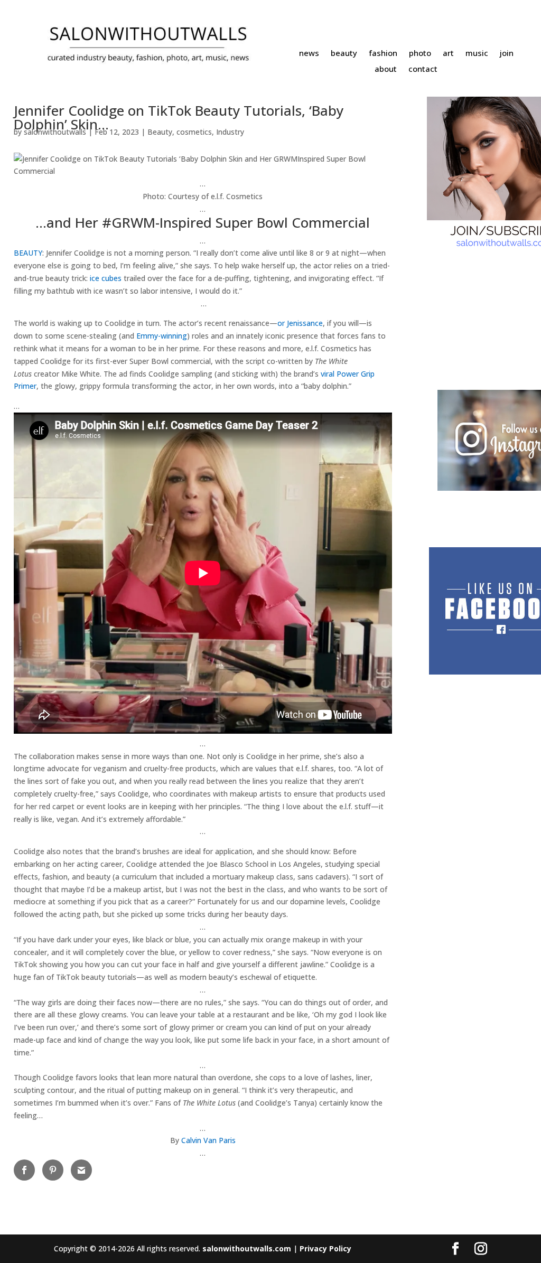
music (476, 53)
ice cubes (106, 278)
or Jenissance (300, 323)
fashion (383, 53)
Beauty (159, 132)
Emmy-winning (161, 336)
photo (420, 53)
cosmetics (194, 132)
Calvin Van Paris (208, 1140)
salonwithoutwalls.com (246, 1248)
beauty (344, 53)
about (386, 69)
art (448, 53)
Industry (230, 132)
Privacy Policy (325, 1248)
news (309, 53)
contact (422, 69)
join (507, 53)
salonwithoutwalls (55, 132)
